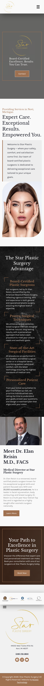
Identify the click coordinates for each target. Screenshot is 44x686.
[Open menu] (38, 6)
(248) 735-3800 (22, 654)
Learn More (11, 513)
